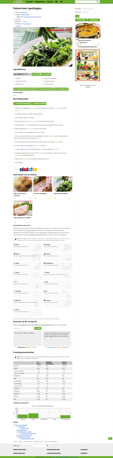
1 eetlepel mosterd (20, 81)
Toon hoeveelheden (23, 103)
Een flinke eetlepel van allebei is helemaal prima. (29, 114)
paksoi (24, 125)
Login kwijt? (81, 20)
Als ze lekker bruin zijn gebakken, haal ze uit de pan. (30, 132)
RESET (39, 328)
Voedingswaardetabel (24, 437)
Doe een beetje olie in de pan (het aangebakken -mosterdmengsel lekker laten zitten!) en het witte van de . (41, 137)
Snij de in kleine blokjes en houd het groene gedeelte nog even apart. (39, 125)
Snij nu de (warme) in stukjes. (31, 145)
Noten (17, 309)
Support (72, 457)
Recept (20, 441)
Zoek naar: (16, 446)
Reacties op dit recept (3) (25, 435)
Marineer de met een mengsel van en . (40, 109)
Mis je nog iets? (62, 89)
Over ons (76, 457)
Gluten (18, 254)
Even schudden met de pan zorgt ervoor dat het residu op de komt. (39, 142)
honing (54, 108)
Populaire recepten (53, 453)
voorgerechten (28, 17)
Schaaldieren (49, 263)
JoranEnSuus (27, 24)
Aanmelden (94, 20)
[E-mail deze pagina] (35, 169)
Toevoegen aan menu (45, 89)
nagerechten (37, 17)
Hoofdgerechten (28, 441)
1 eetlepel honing (49, 81)
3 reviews (18, 26)
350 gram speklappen (50, 78)
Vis (46, 291)
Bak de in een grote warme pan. (31, 129)
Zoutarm (48, 300)
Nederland (24, 12)
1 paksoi (17, 78)
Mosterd (18, 300)
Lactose (48, 254)
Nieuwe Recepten (19, 453)
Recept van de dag (19, 449)
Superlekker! (19, 162)
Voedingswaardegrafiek (27, 438)
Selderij (48, 244)
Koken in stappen (40, 103)
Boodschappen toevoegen (25, 89)
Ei (16, 282)
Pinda (17, 244)
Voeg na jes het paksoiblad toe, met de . (37, 149)
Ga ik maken (46, 74)
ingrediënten (39, 2)
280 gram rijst (19, 84)
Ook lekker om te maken (25, 432)
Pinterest (84, 453)
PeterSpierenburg (51, 347)
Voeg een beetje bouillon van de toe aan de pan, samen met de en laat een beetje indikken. (41, 154)
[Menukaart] (61, 2)
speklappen (29, 108)
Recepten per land (53, 449)
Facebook (84, 449)
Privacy (56, 457)
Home (15, 441)
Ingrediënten (21, 427)
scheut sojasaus (49, 84)
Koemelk (18, 291)
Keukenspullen (25, 428)
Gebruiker (78, 8)
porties (18, 19)
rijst (31, 121)
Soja (47, 282)
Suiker (17, 263)
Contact (53, 457)
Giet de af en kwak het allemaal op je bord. (32, 159)
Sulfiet (48, 272)
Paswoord (78, 12)
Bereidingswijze (22, 430)
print (36, 74)
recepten (29, 2)
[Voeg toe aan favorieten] (30, 178)
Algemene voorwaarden (64, 457)
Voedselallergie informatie (28, 433)
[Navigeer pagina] (110, 438)
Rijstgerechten (25, 14)
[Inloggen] (77, 16)
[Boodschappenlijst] (56, 2)
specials (50, 2)
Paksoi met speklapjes (21, 425)
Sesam (17, 272)
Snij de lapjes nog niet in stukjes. (24, 117)
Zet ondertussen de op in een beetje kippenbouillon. (34, 121)
